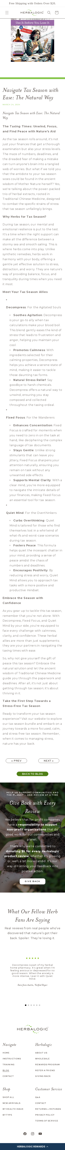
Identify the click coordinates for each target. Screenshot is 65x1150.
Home (6, 1052)
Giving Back (43, 1076)
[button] (32, 1146)
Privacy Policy (44, 1114)
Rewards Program (47, 1064)
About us (41, 1052)
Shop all (8, 1097)
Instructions (12, 1058)
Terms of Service (46, 1120)
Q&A (37, 1097)
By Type (7, 1114)
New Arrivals (11, 1103)
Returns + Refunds (48, 1109)
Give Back (32, 881)
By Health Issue (13, 1109)
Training (9, 1064)
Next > (49, 760)
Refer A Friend (45, 1070)
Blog (6, 1070)
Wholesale (42, 1058)
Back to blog (32, 773)
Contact (8, 1076)
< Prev (16, 760)
